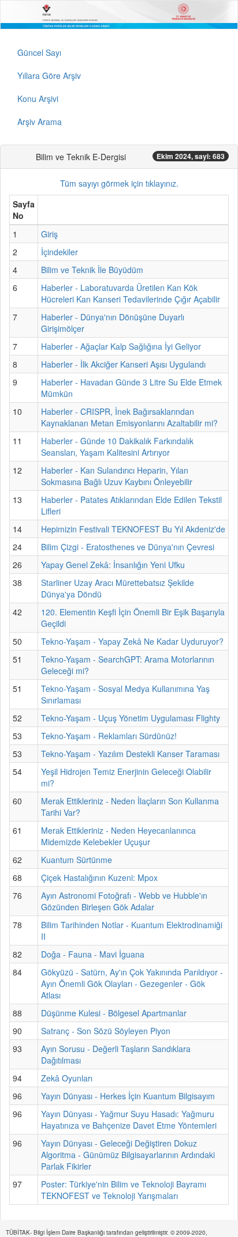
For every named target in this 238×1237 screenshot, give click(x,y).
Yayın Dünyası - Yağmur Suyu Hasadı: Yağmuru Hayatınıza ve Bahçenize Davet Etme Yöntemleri (129, 1119)
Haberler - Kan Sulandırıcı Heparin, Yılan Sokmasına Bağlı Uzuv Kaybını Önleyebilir (116, 475)
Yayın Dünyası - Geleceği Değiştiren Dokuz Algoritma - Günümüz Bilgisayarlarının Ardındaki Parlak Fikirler (128, 1154)
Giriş (49, 234)
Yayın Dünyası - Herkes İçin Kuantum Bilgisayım (128, 1096)
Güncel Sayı (39, 52)
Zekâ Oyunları (66, 1078)
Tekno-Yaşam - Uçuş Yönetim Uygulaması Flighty (130, 718)
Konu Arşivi (37, 98)
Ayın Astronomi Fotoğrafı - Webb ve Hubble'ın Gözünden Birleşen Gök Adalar (124, 901)
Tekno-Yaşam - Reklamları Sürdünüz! (109, 736)
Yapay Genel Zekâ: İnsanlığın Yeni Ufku (113, 564)
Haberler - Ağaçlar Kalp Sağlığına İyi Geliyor (121, 346)
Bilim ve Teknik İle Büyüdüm (92, 269)
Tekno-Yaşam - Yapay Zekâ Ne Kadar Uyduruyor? (132, 641)
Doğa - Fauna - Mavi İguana (92, 954)
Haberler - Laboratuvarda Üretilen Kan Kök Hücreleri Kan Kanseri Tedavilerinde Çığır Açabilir (130, 293)
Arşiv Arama (39, 121)
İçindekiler (59, 252)
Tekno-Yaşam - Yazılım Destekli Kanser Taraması (130, 753)
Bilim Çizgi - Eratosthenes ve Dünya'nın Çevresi (127, 547)
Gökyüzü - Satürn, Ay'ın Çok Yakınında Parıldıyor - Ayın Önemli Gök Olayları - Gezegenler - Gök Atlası (132, 983)
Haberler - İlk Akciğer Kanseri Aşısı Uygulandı (123, 364)
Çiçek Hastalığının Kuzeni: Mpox (99, 877)
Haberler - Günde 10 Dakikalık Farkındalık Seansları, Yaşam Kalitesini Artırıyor (117, 446)
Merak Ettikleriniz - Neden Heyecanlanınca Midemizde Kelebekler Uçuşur (118, 836)
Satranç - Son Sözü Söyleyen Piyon (105, 1030)
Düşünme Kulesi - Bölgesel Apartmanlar (114, 1013)
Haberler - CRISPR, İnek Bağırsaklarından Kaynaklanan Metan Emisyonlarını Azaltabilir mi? (129, 417)
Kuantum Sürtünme (76, 859)
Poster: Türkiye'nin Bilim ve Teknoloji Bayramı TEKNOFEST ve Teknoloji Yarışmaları (123, 1189)
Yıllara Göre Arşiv (49, 75)
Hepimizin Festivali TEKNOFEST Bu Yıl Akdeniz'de (133, 529)
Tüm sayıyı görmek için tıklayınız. (119, 183)
